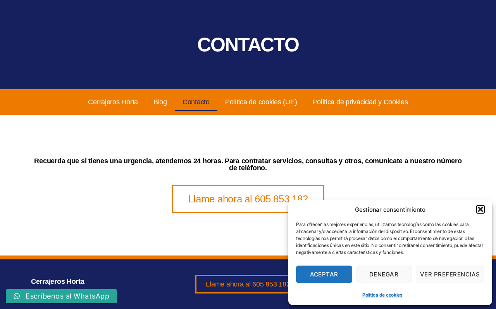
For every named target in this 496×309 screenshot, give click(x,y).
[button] (480, 209)
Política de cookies (382, 295)
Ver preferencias (450, 274)
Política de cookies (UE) (261, 102)
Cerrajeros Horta (113, 102)
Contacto (196, 102)
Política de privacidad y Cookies (360, 102)
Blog (160, 102)
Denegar (384, 274)
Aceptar (324, 274)
